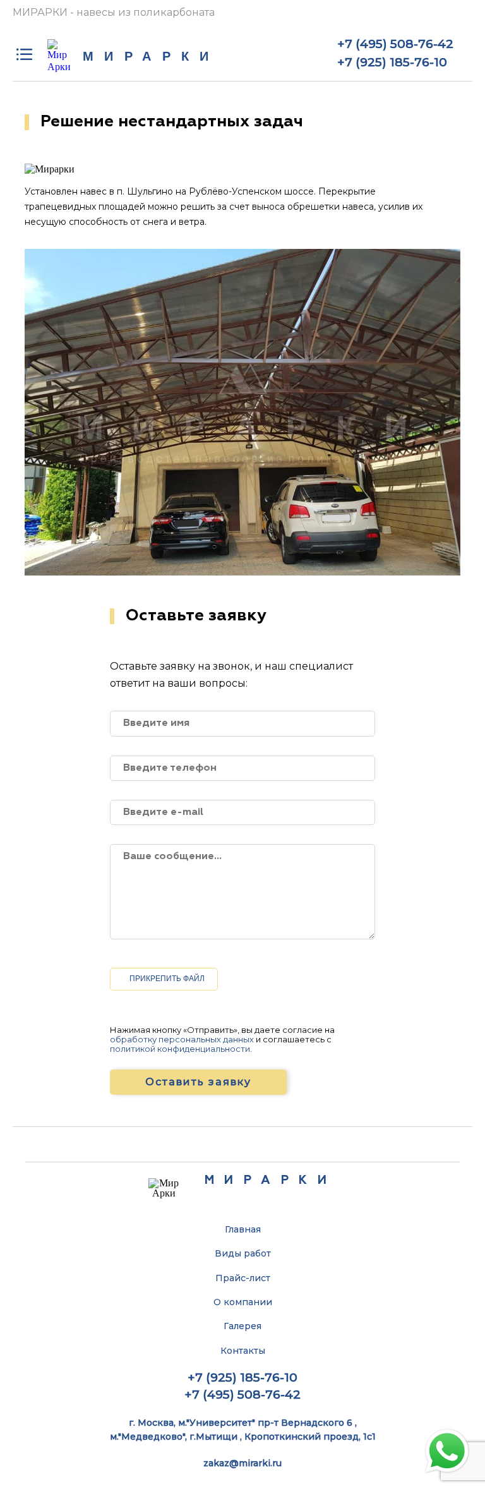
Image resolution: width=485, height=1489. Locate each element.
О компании (242, 1302)
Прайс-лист (242, 1278)
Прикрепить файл (167, 978)
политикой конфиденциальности (180, 1049)
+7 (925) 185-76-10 (392, 62)
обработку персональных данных (182, 1039)
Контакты (242, 1350)
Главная (243, 1229)
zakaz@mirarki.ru (242, 1463)
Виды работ (243, 1253)
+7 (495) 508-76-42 (395, 44)
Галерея (242, 1326)
